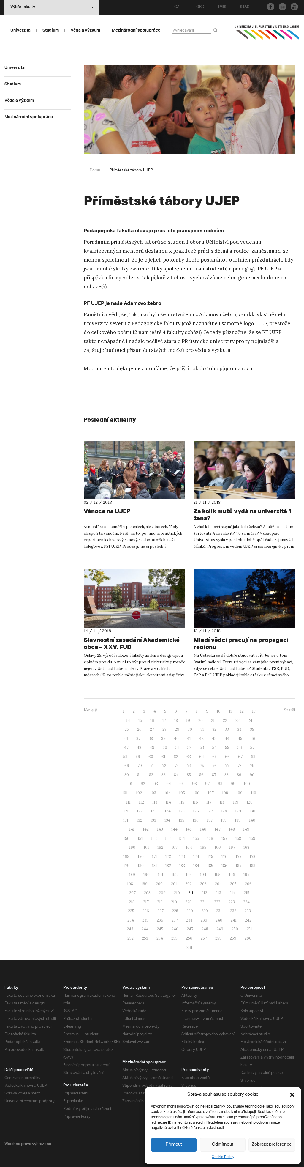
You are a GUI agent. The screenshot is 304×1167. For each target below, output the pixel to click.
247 (190, 929)
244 (145, 929)
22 (225, 720)
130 (252, 811)
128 (224, 811)
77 (227, 765)
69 (126, 765)
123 (153, 811)
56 (240, 747)
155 (196, 838)
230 (204, 911)
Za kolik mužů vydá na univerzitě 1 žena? (243, 514)
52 (189, 747)
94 (168, 783)
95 (181, 783)
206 (248, 883)
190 (146, 874)
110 (253, 793)
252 (130, 938)
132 (139, 820)
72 (164, 765)
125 (182, 811)
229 (189, 911)
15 (140, 720)
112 (141, 802)
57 (252, 747)
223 (232, 902)
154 (182, 838)
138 (224, 820)
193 (189, 874)
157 (224, 838)
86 (201, 774)
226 (145, 911)
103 (153, 793)
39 (163, 738)
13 (254, 711)
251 (249, 929)
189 (132, 874)
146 (203, 829)
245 (160, 929)
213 (218, 892)
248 (205, 929)
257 (204, 938)
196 (232, 874)
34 (239, 729)
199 (144, 883)
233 (248, 911)
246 (175, 929)
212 (204, 892)
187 (238, 865)
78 (240, 765)
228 (175, 911)
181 (154, 865)
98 (220, 783)
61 (163, 756)
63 (188, 756)
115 (181, 802)
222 (217, 902)
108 (225, 793)
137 (210, 820)
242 (248, 920)
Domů (95, 170)
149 (246, 829)
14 (128, 720)
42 (201, 738)
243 (130, 929)
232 (233, 911)
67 (240, 756)
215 (246, 892)
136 (196, 820)
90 (252, 774)
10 (219, 711)
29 (177, 729)
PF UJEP (267, 268)
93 (155, 783)
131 (125, 820)
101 (125, 793)
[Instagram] (282, 6)
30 (190, 729)
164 (189, 847)
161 (146, 847)
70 (139, 765)
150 (126, 838)
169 (126, 856)
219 (174, 902)
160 (132, 847)
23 (237, 720)
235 (145, 920)
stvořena (183, 314)
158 (238, 838)
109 (239, 793)
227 (160, 911)
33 (227, 729)
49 (152, 747)
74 (189, 765)
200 (159, 883)
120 (250, 802)
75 (202, 765)
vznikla (247, 314)
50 (165, 747)
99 (233, 783)
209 (162, 892)
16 (152, 720)
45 (240, 738)
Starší (289, 710)
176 (224, 856)
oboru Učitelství (209, 242)
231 (219, 911)
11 (230, 711)
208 (147, 892)
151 (140, 838)
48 (139, 747)
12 (242, 711)
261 (189, 947)
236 (160, 920)
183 (182, 865)
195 (218, 874)
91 (130, 783)
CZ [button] (176, 7)
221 (203, 902)
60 (150, 756)
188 (252, 865)
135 (181, 820)
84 (176, 774)
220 (188, 902)
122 (139, 811)
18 (176, 720)
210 (177, 892)
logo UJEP (255, 323)
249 (219, 929)
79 (252, 765)
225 (131, 911)
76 (214, 765)
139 (238, 820)
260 (248, 938)
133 (153, 820)
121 (126, 811)
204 (218, 883)
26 (139, 729)
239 (204, 920)
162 (160, 847)
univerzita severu (105, 323)
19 (188, 720)
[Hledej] (216, 30)
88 (226, 774)
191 (160, 874)
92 (143, 783)
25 (127, 729)
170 (141, 856)
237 (175, 920)
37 (138, 738)
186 (224, 865)
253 (145, 938)
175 (210, 856)
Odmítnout (222, 1144)
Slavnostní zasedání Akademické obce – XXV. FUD (132, 643)
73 (177, 765)
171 (154, 856)
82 (151, 774)
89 (239, 774)
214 (232, 892)
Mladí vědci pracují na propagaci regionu (241, 643)
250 (235, 929)
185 (210, 865)
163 (175, 847)
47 (126, 747)
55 (227, 747)
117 (208, 802)
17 (164, 720)
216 (132, 902)
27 (152, 729)
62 (176, 756)
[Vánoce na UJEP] (134, 470)
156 (210, 838)
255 (174, 938)
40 (176, 738)
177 (238, 856)
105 (182, 793)
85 (189, 774)
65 (214, 756)
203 (203, 883)
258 (218, 938)
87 (214, 774)
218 (160, 902)
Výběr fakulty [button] (22, 7)
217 (146, 902)
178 (252, 856)
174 (196, 856)
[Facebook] (270, 6)
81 (139, 774)
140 (252, 820)
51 (177, 747)
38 (151, 738)
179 (126, 865)
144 (174, 829)
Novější (90, 710)
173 (182, 856)
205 (233, 883)
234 (130, 920)
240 (219, 920)
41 (189, 738)
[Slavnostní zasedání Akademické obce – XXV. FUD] (134, 598)
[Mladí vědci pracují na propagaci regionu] (244, 598)
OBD (200, 7)
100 (247, 783)
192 (175, 874)
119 (235, 802)
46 (253, 738)
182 (168, 865)
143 (160, 829)
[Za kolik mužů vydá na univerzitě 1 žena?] (244, 470)
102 (139, 793)
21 (213, 720)
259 (233, 938)
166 (218, 847)
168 (246, 847)
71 (152, 765)
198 (130, 883)
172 (168, 856)
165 (203, 847)
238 (189, 920)
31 (202, 729)
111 (128, 802)
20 (200, 720)
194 (203, 874)
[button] (292, 1095)
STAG (244, 7)
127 (210, 811)
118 (222, 802)
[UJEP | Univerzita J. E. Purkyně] (267, 34)
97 (207, 783)
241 (234, 920)
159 (252, 838)
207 (132, 892)
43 (214, 738)
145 (189, 829)
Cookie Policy (223, 1157)
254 (159, 938)
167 (232, 847)
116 (195, 802)
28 (164, 729)
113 (154, 802)
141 (131, 829)
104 (167, 793)
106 (196, 793)
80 (126, 774)
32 (214, 729)
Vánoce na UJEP (107, 511)
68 (253, 756)
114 (168, 802)
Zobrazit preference (272, 1144)
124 (168, 811)
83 (164, 774)
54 (214, 747)
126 (196, 811)
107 (211, 793)
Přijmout (174, 1144)
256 (189, 938)
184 (196, 865)
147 (218, 829)
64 (201, 756)
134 (167, 820)
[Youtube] (294, 6)
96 (194, 783)
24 (250, 720)
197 (246, 874)
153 (168, 838)
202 (188, 883)
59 (138, 756)
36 (126, 738)
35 (252, 729)
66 (227, 756)
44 (227, 738)
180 (141, 865)
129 (238, 811)
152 (154, 838)
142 (146, 829)
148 (232, 829)
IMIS (222, 7)
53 (202, 747)
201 (174, 883)
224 (246, 902)
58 (125, 756)
